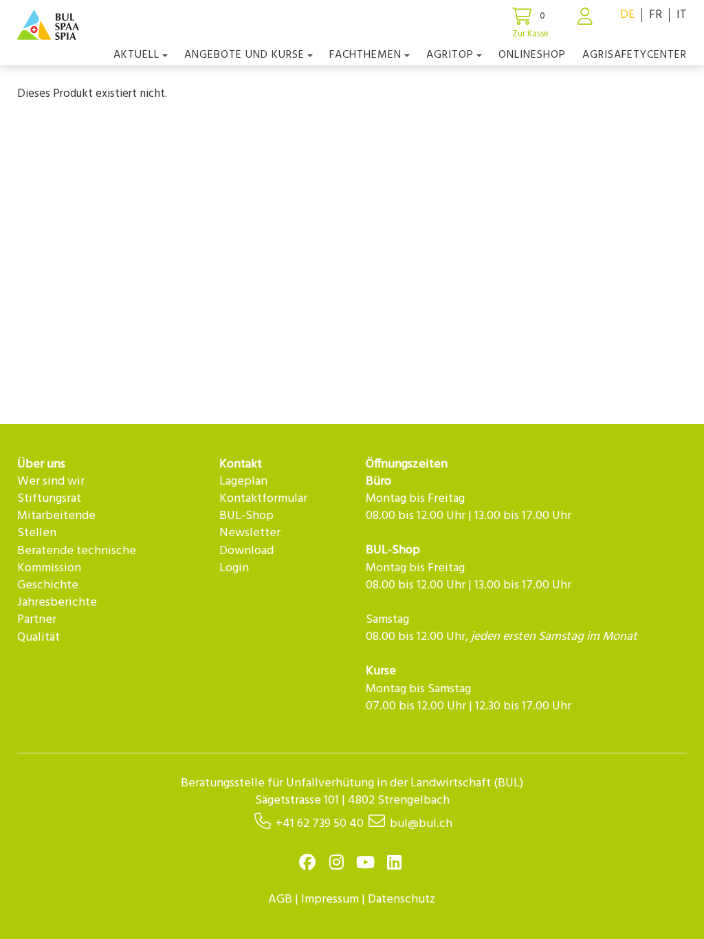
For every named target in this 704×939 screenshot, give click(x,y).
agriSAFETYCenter (634, 55)
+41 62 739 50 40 (320, 824)
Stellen (36, 533)
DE (627, 14)
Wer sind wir (51, 481)
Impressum (330, 899)
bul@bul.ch (421, 824)
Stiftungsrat (49, 499)
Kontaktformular (263, 499)
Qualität (38, 638)
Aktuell (136, 55)
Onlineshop (532, 55)
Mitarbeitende (56, 516)
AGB (280, 899)
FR (655, 14)
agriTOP (450, 55)
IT (681, 14)
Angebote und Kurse (244, 55)
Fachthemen (365, 55)
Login (234, 568)
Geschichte (47, 585)
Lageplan (243, 481)
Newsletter (249, 533)
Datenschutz (402, 899)
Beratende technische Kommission (76, 559)
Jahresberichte (57, 602)
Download (246, 551)
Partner (36, 620)
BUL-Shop (246, 516)
